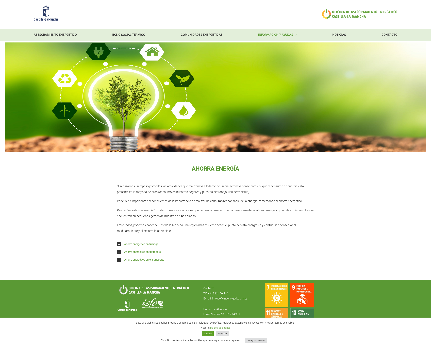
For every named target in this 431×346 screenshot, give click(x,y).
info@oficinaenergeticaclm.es (229, 298)
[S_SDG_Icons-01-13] (302, 310)
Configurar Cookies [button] (256, 340)
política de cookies (220, 327)
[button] (215, 244)
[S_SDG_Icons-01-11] (276, 310)
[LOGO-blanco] (127, 299)
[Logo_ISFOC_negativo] (152, 299)
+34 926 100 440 (218, 293)
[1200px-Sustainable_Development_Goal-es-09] (302, 284)
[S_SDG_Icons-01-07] (276, 284)
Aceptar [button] (208, 333)
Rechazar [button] (222, 333)
